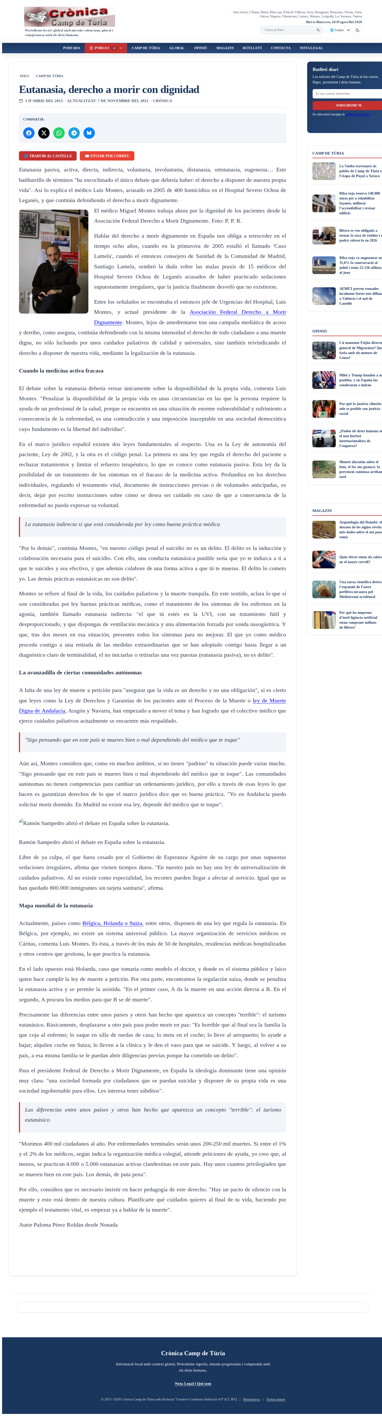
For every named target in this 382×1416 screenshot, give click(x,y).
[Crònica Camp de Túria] (74, 17)
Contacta (281, 48)
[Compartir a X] (44, 133)
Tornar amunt (275, 1399)
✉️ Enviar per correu (107, 156)
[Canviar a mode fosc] (357, 30)
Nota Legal (311, 48)
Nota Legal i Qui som (193, 1383)
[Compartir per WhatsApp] (59, 133)
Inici (24, 76)
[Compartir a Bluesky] (89, 133)
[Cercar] (318, 30)
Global (177, 48)
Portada (71, 48)
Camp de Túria (146, 48)
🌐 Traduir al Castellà (48, 156)
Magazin (225, 48)
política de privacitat (357, 114)
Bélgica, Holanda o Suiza (112, 923)
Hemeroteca (251, 1399)
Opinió (200, 48)
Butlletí (252, 48)
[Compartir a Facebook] (29, 133)
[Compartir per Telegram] (74, 133)
